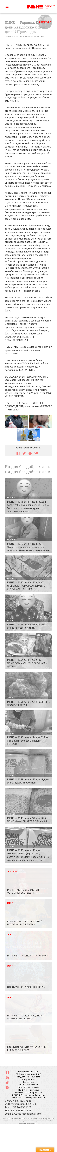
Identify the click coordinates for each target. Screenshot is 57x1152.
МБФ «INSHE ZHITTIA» (28, 1071)
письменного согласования (28, 1123)
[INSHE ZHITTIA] (41, 6)
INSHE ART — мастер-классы (28, 1092)
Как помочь (28, 1082)
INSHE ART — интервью (28, 1090)
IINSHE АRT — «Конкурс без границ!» (29, 1097)
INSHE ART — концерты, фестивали (28, 1095)
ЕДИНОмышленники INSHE (28, 1074)
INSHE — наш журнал (28, 1084)
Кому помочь (28, 1079)
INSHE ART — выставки (28, 1087)
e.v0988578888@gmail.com (26, 1113)
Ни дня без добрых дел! (32, 36)
